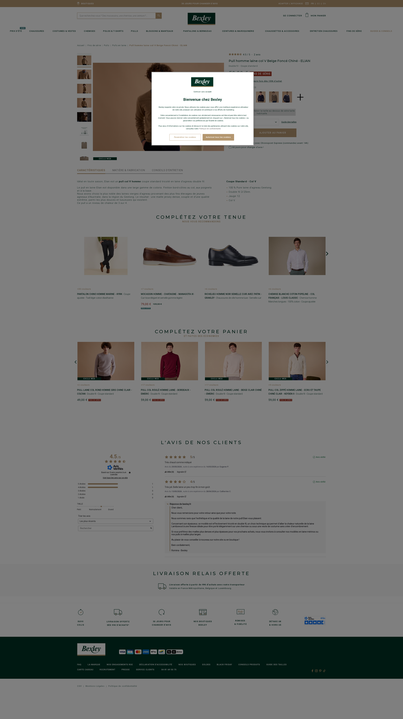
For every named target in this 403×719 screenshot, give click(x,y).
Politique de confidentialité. (210, 129)
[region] (202, 108)
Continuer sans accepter (202, 92)
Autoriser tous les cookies (218, 137)
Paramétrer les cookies (185, 137)
